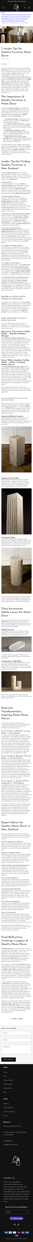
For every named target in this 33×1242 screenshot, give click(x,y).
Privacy (6, 1115)
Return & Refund (9, 1107)
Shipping (6, 1103)
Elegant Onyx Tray (7, 629)
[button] (3, 8)
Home (3, 12)
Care (5, 1076)
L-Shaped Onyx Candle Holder (11, 661)
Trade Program (8, 1084)
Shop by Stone (8, 1088)
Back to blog (18, 1019)
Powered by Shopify (22, 1238)
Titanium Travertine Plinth (10, 478)
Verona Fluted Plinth (8, 537)
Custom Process (8, 1080)
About (5, 1072)
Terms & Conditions (9, 1111)
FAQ (5, 1092)
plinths (27, 405)
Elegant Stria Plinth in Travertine (12, 416)
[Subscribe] (26, 1212)
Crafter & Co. (13, 1238)
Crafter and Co (6, 82)
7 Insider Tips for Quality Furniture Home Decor (14, 22)
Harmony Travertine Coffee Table (14, 337)
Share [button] (5, 64)
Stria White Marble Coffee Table (14, 366)
